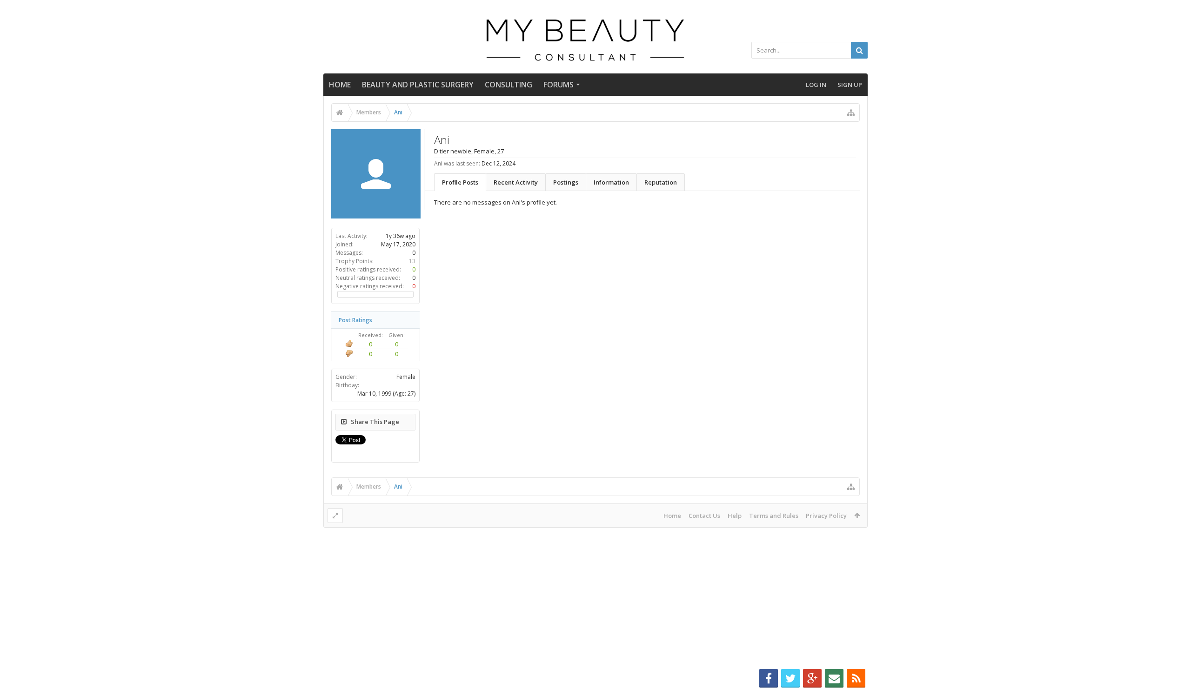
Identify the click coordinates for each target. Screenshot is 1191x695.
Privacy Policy (826, 515)
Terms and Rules (773, 515)
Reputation (660, 182)
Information (611, 182)
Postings (565, 182)
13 (412, 261)
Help (735, 515)
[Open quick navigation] (851, 112)
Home (340, 84)
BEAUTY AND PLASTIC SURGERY (418, 84)
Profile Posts (460, 182)
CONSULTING (508, 84)
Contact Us (704, 515)
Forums (558, 84)
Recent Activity (516, 182)
